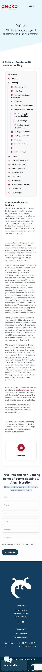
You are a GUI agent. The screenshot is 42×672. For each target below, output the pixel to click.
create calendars (22, 390)
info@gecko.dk (21, 637)
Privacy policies (31, 670)
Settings (19, 377)
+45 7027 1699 (21, 634)
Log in (31, 6)
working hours (25, 395)
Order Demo (10, 552)
